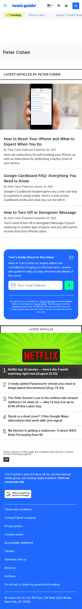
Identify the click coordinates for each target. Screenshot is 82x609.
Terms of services (48, 301)
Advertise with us (15, 559)
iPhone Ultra (37, 15)
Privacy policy (13, 526)
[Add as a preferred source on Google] (18, 494)
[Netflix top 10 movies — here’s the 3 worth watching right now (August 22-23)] (41, 356)
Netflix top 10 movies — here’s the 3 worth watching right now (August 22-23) (38, 371)
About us (10, 567)
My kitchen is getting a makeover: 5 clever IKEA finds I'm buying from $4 (42, 432)
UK (6, 459)
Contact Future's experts (20, 517)
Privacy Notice (40, 304)
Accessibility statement (19, 542)
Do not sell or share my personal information (32, 584)
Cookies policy (14, 534)
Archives (10, 576)
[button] (75, 5)
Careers (10, 551)
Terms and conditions (18, 509)
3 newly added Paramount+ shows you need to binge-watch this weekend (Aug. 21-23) (42, 385)
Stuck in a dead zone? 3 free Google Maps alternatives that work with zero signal (38, 418)
